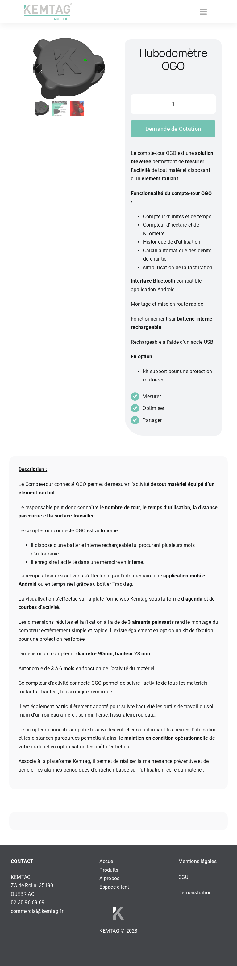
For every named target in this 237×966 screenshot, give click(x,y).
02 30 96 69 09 (27, 902)
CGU (183, 877)
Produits (108, 870)
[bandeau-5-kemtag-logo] (48, 11)
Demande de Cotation (173, 129)
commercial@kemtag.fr (37, 911)
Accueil (107, 861)
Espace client (114, 887)
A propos (109, 878)
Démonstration (195, 893)
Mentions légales (197, 861)
